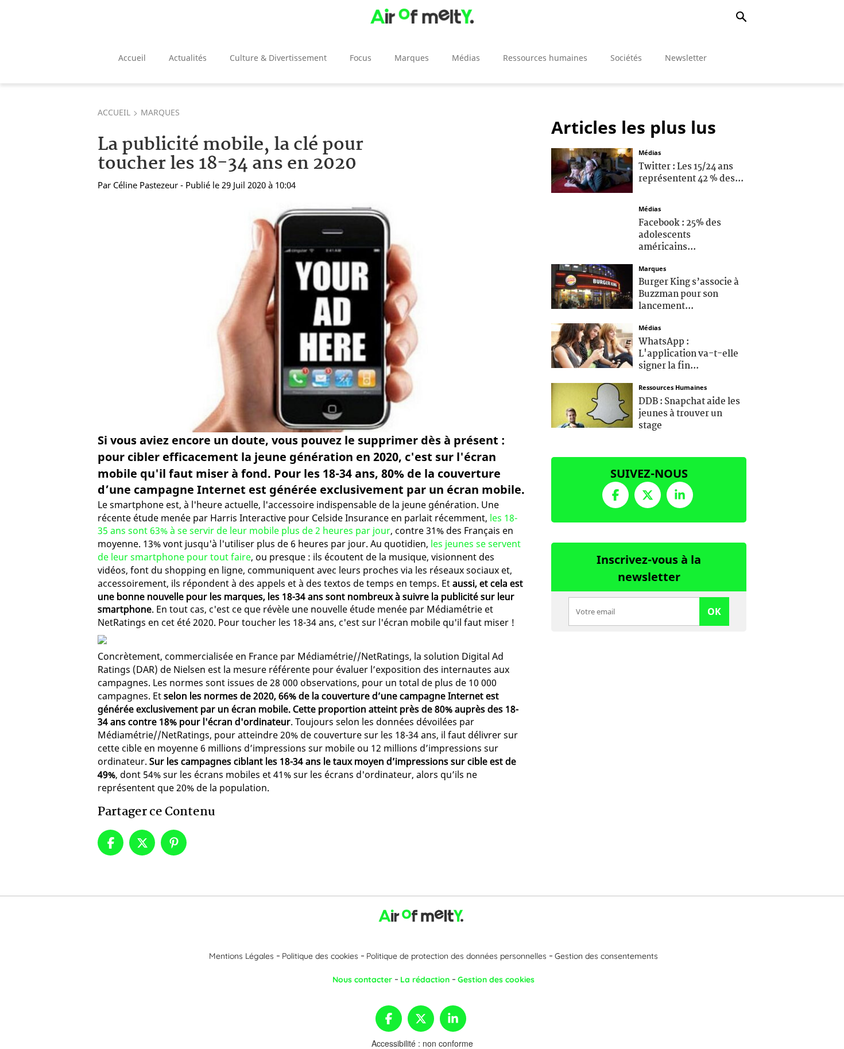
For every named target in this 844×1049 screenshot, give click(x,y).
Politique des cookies (320, 956)
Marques (411, 57)
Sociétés (626, 57)
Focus (360, 57)
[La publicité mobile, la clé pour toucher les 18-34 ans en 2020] (312, 315)
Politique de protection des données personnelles (456, 956)
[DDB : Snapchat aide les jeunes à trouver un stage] (592, 404)
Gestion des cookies (496, 979)
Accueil (132, 57)
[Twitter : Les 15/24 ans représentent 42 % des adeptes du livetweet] (592, 169)
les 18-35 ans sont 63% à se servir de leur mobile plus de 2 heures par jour (307, 524)
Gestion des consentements (606, 956)
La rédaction (425, 979)
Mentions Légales (241, 956)
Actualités (188, 57)
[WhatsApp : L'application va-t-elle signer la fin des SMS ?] (592, 344)
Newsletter (686, 57)
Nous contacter (362, 979)
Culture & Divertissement (278, 57)
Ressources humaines (545, 57)
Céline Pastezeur (145, 185)
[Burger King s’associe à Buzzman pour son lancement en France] (592, 285)
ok (714, 611)
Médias (466, 57)
